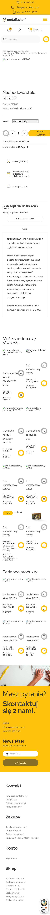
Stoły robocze (12, 885)
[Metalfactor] (14, 19)
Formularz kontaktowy (16, 795)
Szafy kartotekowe (15, 900)
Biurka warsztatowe (15, 882)
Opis (24, 229)
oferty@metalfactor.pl (27, 7)
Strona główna (9, 51)
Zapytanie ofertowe (25, 219)
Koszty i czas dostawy (16, 827)
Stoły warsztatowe (15, 878)
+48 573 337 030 (11, 731)
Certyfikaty (11, 799)
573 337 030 (27, 2)
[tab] (24, 230)
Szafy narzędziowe (15, 896)
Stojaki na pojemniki (15, 889)
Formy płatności (13, 830)
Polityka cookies (14, 806)
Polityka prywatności (16, 803)
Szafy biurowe (12, 892)
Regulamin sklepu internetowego (22, 837)
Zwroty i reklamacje (15, 834)
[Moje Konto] (20, 30)
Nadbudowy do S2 (24, 53)
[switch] (43, 910)
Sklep (20, 51)
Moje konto (11, 858)
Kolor (5, 121)
